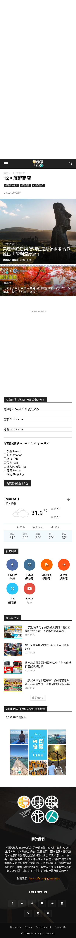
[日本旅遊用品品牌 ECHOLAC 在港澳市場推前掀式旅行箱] (13, 667)
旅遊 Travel (13, 451)
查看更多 (36, 697)
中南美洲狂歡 (9, 244)
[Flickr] (22, 903)
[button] (6, 164)
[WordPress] (38, 913)
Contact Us (60, 927)
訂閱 (29, 584)
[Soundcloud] (52, 903)
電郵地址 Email (22, 409)
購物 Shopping (15, 474)
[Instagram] (32, 903)
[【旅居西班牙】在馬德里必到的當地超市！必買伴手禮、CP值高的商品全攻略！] (13, 684)
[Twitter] (28, 913)
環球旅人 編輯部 (10, 259)
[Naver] (42, 903)
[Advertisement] (38, 40)
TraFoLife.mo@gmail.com (43, 878)
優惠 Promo (14, 470)
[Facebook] (12, 903)
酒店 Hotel (13, 459)
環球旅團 (25, 185)
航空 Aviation (14, 455)
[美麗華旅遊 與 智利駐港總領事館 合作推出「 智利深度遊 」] (38, 231)
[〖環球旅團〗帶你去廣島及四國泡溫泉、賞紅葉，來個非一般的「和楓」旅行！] (38, 293)
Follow (29, 560)
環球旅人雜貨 (11, 185)
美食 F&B (12, 462)
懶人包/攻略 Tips (16, 466)
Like (12, 560)
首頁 (6, 173)
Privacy (28, 927)
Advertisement (43, 927)
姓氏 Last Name (13, 429)
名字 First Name (13, 419)
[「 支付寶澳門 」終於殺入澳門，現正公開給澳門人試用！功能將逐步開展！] (13, 632)
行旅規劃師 (38, 185)
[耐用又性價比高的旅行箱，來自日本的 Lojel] (13, 649)
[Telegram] (62, 903)
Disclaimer (15, 927)
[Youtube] (48, 913)
